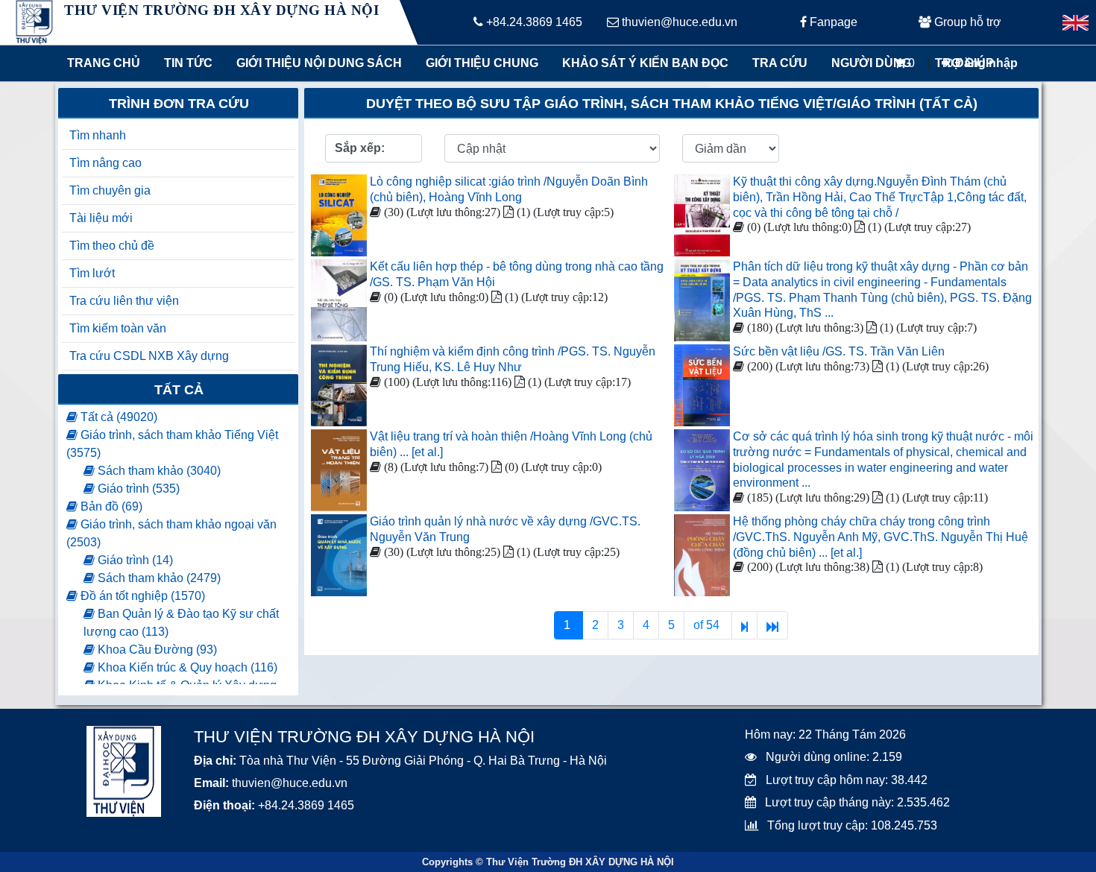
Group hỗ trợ (966, 22)
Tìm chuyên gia (110, 190)
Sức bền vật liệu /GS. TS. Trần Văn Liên (839, 351)
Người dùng (871, 63)
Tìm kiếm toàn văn (117, 328)
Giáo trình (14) (134, 560)
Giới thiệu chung (481, 63)
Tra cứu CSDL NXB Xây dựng (149, 356)
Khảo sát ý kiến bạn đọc (642, 63)
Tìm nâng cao (105, 163)
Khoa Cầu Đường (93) (156, 649)
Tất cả (179, 389)
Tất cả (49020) (117, 417)
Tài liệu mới (101, 218)
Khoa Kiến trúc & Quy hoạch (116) (186, 667)
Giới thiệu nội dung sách (315, 63)
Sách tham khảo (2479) (158, 578)
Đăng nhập (985, 63)
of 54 (707, 625)
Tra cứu (779, 63)
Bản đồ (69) (110, 506)
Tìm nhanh (97, 135)
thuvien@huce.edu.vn (678, 22)
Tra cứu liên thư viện (124, 300)
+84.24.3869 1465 (532, 22)
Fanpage (832, 22)
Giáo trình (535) (137, 488)
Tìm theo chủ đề (111, 245)
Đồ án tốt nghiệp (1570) (141, 596)
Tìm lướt (92, 273)
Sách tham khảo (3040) (158, 470)
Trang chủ (103, 63)
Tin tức (188, 63)
